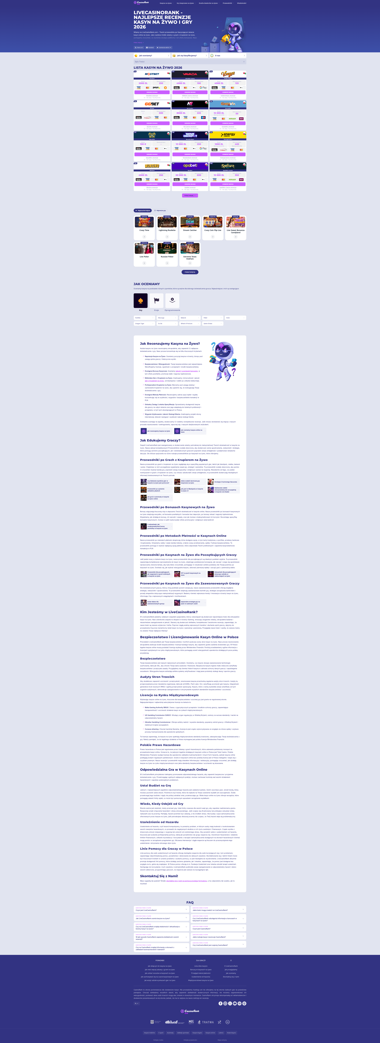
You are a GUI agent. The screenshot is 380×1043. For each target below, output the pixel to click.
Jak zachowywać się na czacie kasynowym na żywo (160, 977)
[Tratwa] (206, 1022)
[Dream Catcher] (190, 228)
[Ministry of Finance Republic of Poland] (155, 1022)
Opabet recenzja (189, 187)
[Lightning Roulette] (167, 228)
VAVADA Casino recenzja (190, 95)
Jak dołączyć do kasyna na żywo (160, 966)
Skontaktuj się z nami (231, 977)
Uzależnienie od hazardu (201, 977)
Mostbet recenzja (152, 95)
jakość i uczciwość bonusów (187, 371)
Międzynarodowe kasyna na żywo (201, 980)
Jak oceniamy (231, 973)
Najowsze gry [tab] (161, 210)
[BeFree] (220, 1022)
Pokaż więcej (188, 195)
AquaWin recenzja (152, 158)
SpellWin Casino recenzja (228, 187)
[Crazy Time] (144, 228)
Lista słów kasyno (200, 966)
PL (135, 1003)
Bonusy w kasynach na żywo (201, 969)
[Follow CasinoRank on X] (230, 1003)
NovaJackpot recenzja (190, 158)
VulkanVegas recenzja (228, 95)
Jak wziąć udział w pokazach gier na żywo (159, 980)
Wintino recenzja (152, 187)
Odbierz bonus (152, 92)
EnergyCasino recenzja (228, 158)
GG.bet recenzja (152, 126)
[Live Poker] (144, 254)
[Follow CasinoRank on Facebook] (221, 1003)
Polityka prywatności (190, 1040)
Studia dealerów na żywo (208, 3)
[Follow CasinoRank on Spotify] (240, 1003)
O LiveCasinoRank (231, 966)
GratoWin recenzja (228, 126)
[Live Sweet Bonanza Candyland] (235, 228)
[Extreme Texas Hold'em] (190, 254)
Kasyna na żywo (166, 3)
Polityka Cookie (158, 1040)
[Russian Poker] (167, 254)
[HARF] (175, 1022)
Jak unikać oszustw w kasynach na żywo (160, 973)
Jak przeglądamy (231, 969)
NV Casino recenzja (190, 126)
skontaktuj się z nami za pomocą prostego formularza (186, 881)
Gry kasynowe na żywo (185, 3)
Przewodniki (227, 3)
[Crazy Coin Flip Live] (212, 228)
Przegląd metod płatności (201, 973)
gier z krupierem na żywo (154, 381)
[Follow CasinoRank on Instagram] (225, 1003)
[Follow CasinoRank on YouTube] (235, 1003)
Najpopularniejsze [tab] (144, 210)
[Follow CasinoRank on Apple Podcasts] (244, 1003)
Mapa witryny (222, 1040)
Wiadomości (241, 3)
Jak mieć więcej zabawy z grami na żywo (160, 969)
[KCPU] (191, 1022)
